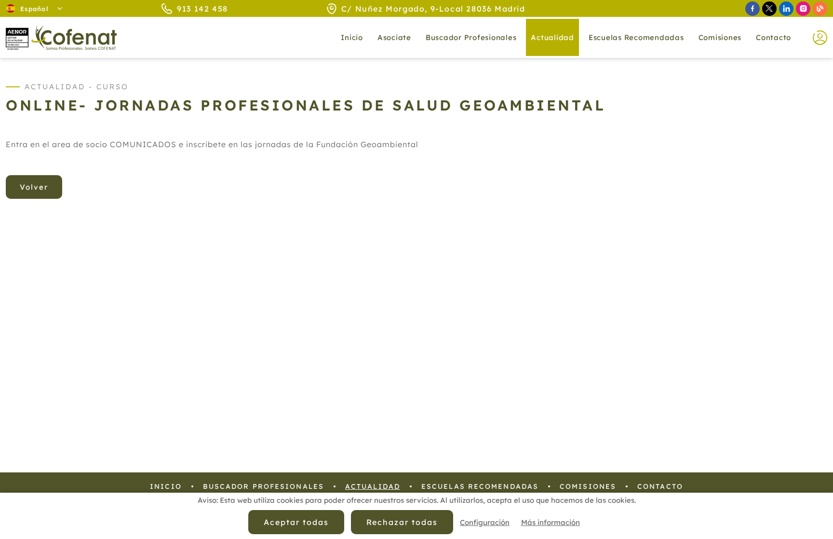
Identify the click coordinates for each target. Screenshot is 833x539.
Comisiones (720, 37)
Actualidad (372, 486)
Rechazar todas (402, 522)
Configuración (485, 522)
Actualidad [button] (552, 37)
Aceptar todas (296, 522)
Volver (34, 187)
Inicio (352, 37)
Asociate (394, 37)
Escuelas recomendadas (636, 37)
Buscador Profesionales (471, 37)
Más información (550, 522)
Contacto (773, 37)
